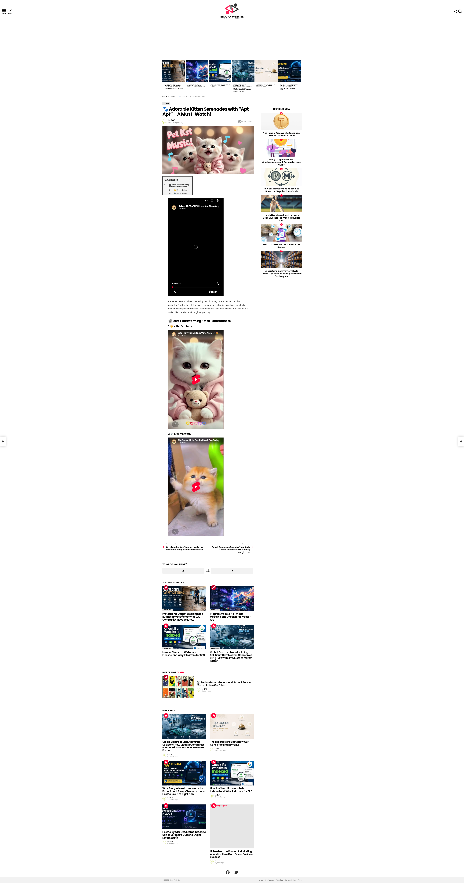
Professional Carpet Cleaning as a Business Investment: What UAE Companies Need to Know (173, 86)
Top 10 (10, 13)
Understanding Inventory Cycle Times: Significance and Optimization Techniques (281, 273)
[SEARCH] (460, 11)
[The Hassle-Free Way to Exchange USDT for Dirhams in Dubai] (281, 121)
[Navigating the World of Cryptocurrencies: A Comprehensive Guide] (281, 148)
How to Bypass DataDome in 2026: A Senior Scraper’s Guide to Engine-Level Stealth (184, 834)
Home (260, 880)
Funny (180, 672)
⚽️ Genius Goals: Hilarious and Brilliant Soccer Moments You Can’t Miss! (224, 684)
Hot (166, 625)
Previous (163, 76)
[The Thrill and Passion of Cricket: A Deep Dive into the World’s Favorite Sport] (281, 203)
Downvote (232, 571)
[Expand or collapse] (189, 180)
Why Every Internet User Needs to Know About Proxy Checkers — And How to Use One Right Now (289, 87)
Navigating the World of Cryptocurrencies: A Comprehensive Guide (281, 162)
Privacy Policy (290, 880)
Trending (166, 587)
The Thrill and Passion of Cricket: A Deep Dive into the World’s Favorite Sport (281, 218)
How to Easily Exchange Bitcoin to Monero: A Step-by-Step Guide (281, 190)
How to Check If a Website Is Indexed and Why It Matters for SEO (220, 85)
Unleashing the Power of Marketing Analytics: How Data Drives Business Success (231, 854)
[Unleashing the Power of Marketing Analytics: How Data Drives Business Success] (232, 826)
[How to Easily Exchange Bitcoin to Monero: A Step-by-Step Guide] (281, 177)
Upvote (183, 571)
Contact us (269, 880)
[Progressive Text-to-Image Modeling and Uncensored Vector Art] (197, 71)
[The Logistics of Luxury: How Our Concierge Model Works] (266, 71)
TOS (300, 880)
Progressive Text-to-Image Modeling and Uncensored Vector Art (196, 85)
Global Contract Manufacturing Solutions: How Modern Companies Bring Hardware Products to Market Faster (242, 87)
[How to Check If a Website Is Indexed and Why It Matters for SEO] (220, 71)
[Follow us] (455, 11)
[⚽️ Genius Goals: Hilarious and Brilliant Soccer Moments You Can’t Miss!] (178, 687)
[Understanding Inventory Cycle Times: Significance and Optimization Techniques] (281, 259)
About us (279, 880)
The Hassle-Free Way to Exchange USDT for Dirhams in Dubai (281, 134)
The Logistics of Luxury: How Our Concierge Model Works (265, 85)
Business (167, 610)
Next (300, 76)
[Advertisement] (232, 41)
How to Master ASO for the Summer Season (281, 246)
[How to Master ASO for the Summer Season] (281, 232)
